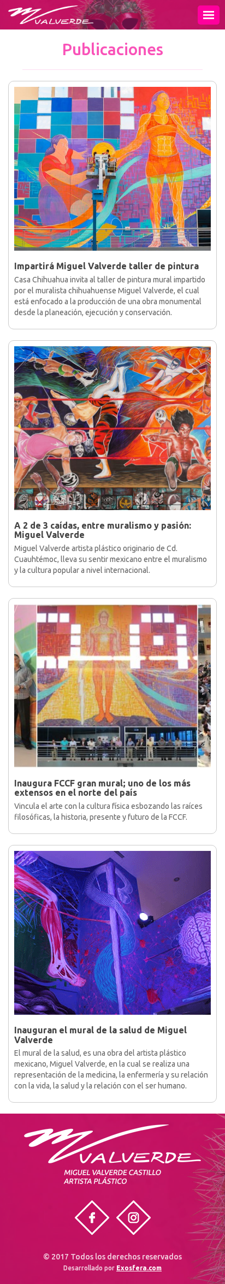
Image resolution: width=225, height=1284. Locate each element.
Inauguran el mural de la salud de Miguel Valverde (100, 1035)
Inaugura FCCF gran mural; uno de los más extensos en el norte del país (102, 788)
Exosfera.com (139, 1267)
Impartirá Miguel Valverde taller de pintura (106, 266)
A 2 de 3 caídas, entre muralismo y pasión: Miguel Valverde (102, 530)
